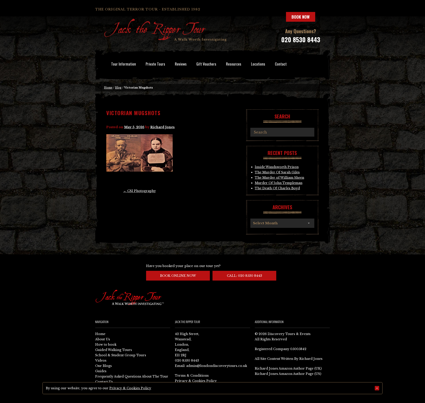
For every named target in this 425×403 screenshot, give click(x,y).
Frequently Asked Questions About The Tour (131, 376)
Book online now (178, 276)
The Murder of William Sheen (279, 178)
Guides (100, 371)
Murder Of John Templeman (278, 183)
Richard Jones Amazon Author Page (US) (288, 374)
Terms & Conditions (192, 376)
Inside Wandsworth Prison (277, 167)
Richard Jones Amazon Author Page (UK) (288, 368)
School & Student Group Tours (120, 355)
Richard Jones (162, 127)
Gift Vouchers (206, 64)
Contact (281, 64)
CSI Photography (139, 191)
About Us (102, 339)
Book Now (301, 17)
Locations (258, 64)
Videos (100, 360)
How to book (105, 345)
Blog (118, 87)
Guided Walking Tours (113, 350)
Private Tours (155, 64)
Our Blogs (103, 366)
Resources (233, 64)
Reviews (181, 64)
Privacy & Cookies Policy (196, 381)
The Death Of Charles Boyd (277, 188)
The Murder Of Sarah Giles (277, 172)
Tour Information (123, 64)
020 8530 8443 (300, 39)
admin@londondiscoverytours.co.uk (216, 366)
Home (108, 87)
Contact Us (104, 382)
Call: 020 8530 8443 (244, 276)
